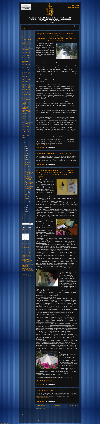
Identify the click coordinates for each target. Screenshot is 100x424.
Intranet (23, 28)
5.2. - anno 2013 (26, 64)
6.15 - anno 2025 (26, 86)
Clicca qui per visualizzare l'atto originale (46, 380)
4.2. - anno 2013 (26, 47)
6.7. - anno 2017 (26, 97)
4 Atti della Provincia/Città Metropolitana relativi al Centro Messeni (27, 43)
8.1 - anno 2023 (25, 135)
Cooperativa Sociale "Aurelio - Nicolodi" (26, 276)
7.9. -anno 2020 (25, 131)
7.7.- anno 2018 (25, 128)
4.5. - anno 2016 (26, 52)
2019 (25, 157)
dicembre (27, 162)
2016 (25, 204)
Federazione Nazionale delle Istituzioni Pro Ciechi (27, 252)
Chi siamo (29, 26)
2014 (25, 207)
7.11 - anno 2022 (26, 111)
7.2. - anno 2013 (26, 120)
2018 (25, 159)
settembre (27, 167)
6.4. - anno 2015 (26, 92)
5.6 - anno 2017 (25, 71)
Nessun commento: (40, 147)
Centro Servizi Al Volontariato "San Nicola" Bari (26, 273)
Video (72, 26)
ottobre (26, 166)
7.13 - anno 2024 (26, 115)
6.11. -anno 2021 (26, 79)
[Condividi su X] (51, 147)
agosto (26, 169)
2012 (25, 211)
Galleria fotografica (65, 26)
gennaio (27, 201)
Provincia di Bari (25, 245)
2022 (25, 152)
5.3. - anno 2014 (26, 66)
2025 (25, 146)
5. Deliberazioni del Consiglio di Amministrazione (26, 60)
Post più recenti (40, 405)
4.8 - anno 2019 (25, 57)
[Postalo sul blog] (50, 147)
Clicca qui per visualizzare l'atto (44, 145)
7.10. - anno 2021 (26, 110)
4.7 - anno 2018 (25, 55)
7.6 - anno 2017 (25, 126)
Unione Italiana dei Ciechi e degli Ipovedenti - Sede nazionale (27, 256)
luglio (26, 191)
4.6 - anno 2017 (25, 54)
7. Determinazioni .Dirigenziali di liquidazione (26, 103)
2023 (25, 150)
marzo (26, 198)
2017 (25, 160)
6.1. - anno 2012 (26, 76)
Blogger (65, 420)
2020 (25, 155)
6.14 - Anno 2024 (26, 84)
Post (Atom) (42, 408)
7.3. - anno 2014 (26, 121)
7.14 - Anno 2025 (26, 116)
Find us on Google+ (4, 423)
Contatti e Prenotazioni (54, 26)
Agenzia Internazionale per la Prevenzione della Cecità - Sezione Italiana (27, 269)
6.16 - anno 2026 (26, 87)
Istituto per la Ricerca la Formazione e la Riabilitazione (27, 265)
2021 (25, 153)
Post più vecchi (73, 405)
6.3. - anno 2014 (26, 91)
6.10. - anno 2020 (26, 78)
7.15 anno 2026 (25, 118)
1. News (24, 35)
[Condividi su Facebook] (53, 147)
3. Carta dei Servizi (26, 39)
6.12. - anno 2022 (26, 81)
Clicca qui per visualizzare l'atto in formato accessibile (50, 382)
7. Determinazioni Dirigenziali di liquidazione (26, 107)
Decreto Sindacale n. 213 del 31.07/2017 (49, 390)
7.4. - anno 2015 (26, 123)
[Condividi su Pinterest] (54, 147)
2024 (25, 148)
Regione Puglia (25, 247)
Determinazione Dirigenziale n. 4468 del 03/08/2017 (53, 153)
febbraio (27, 199)
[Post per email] (47, 147)
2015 (25, 205)
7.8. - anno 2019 (26, 129)
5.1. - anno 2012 (26, 62)
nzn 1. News (25, 139)
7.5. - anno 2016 (26, 124)
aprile (26, 196)
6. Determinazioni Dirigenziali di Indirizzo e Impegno (27, 73)
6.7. (23, 96)
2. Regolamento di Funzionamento (26, 37)
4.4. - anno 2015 (26, 50)
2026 (25, 144)
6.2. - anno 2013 (26, 89)
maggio (27, 194)
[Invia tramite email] (49, 147)
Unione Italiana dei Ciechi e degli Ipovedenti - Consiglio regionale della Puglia (27, 261)
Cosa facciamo (36, 26)
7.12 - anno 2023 (26, 113)
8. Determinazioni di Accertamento (26, 134)
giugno (26, 192)
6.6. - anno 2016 (26, 94)
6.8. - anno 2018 (26, 99)
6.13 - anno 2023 (26, 83)
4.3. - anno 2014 (26, 49)
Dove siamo (44, 26)
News (23, 137)
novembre (27, 164)
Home (23, 26)
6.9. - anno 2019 (26, 100)
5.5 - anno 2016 (25, 69)
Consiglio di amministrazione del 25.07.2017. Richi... (29, 173)
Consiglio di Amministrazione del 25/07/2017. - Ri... (29, 183)
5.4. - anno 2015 (26, 67)
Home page (56, 405)
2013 (25, 209)
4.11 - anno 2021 (26, 45)
